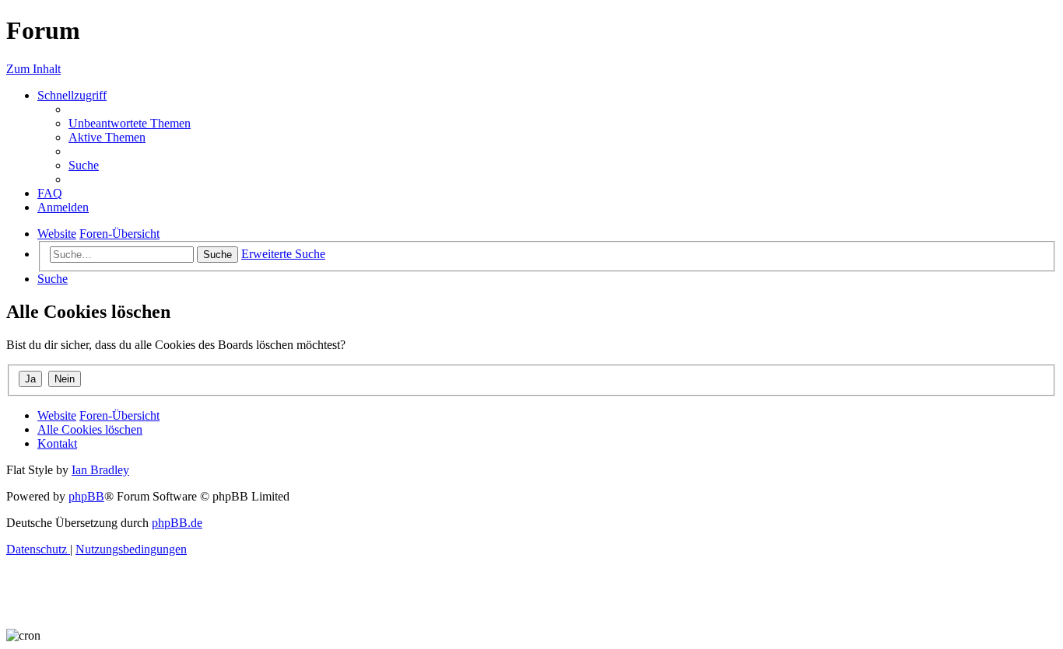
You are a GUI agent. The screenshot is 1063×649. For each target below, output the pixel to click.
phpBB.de (177, 522)
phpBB (86, 496)
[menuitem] (129, 123)
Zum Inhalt (33, 68)
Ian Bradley (100, 469)
